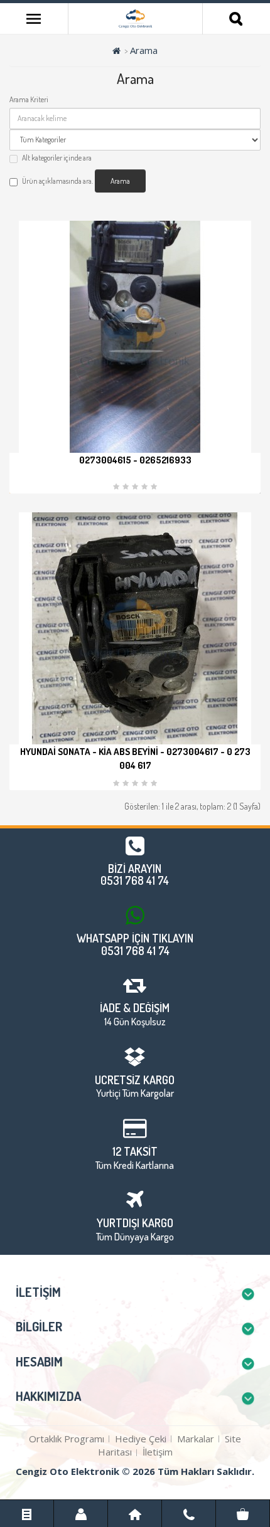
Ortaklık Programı (66, 1438)
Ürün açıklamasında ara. (57, 181)
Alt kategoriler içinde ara (57, 157)
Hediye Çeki (140, 1438)
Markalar (195, 1438)
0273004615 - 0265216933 (135, 460)
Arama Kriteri (28, 99)
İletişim (158, 1451)
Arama (144, 50)
